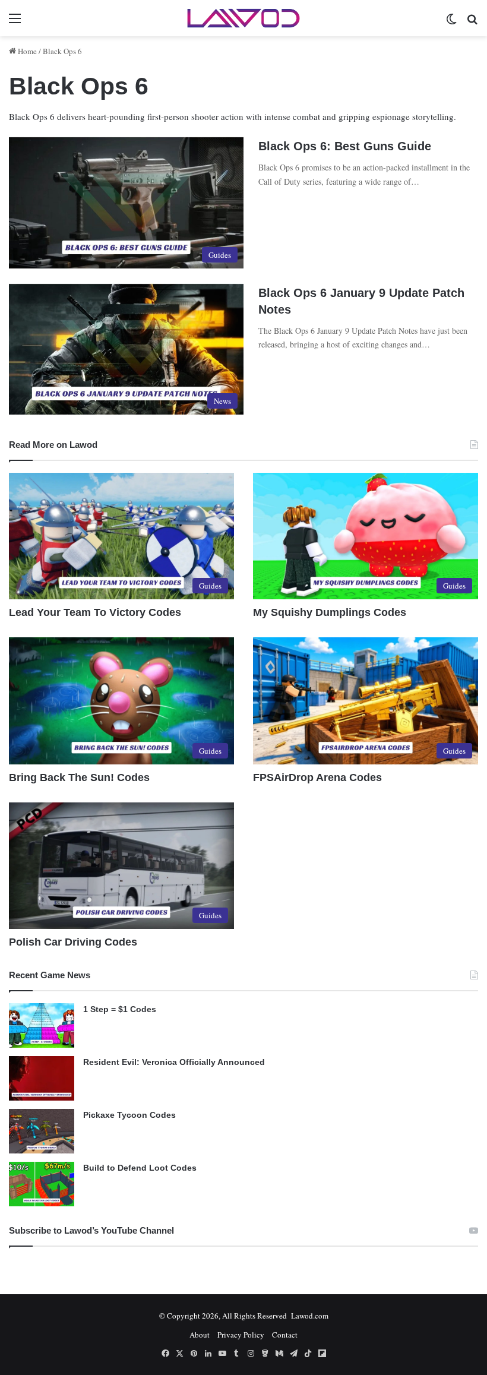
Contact (285, 1334)
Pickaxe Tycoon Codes (129, 1115)
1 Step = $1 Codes (119, 1009)
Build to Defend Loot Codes (140, 1167)
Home (26, 51)
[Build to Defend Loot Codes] (41, 1184)
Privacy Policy (240, 1334)
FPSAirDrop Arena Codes (317, 777)
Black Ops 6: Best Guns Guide (344, 146)
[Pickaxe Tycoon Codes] (41, 1131)
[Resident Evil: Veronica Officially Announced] (41, 1078)
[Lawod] (243, 18)
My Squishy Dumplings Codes (329, 612)
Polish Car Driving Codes (73, 942)
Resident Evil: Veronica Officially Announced (174, 1062)
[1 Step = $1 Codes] (41, 1025)
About (199, 1334)
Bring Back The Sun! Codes (79, 777)
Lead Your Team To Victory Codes (95, 612)
